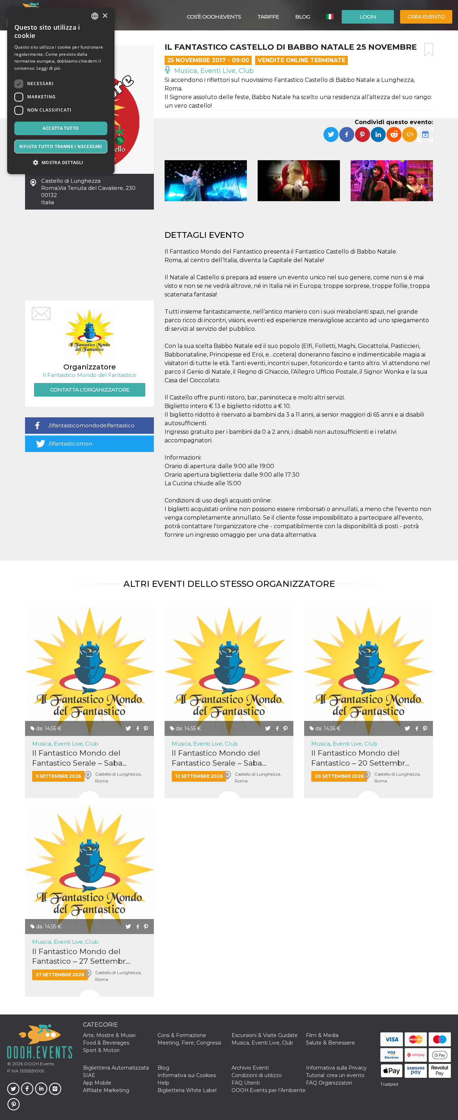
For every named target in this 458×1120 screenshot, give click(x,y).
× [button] (104, 16)
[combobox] (94, 16)
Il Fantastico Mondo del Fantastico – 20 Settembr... (360, 757)
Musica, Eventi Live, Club (213, 71)
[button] (60, 162)
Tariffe (268, 16)
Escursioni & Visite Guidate (265, 1035)
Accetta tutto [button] (61, 128)
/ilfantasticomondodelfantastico (92, 425)
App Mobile (97, 1083)
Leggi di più (48, 68)
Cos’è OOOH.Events (214, 16)
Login (368, 16)
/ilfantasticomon (70, 443)
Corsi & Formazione (181, 1035)
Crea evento (426, 16)
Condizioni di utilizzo (257, 1075)
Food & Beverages (106, 1043)
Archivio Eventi (250, 1068)
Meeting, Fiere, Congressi (189, 1043)
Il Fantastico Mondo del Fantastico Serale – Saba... (79, 757)
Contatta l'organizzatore (89, 389)
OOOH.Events (38, 1063)
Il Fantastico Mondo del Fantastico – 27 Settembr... (81, 956)
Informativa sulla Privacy (336, 1068)
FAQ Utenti (246, 1083)
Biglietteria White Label (186, 1090)
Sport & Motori (101, 1050)
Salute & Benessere (330, 1043)
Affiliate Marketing (106, 1090)
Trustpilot (389, 1084)
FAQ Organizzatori (329, 1083)
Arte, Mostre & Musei (109, 1035)
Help (163, 1083)
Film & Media (322, 1035)
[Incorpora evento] (409, 134)
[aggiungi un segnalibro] (428, 50)
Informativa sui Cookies (186, 1075)
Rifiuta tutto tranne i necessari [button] (60, 146)
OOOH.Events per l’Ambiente (269, 1090)
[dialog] (60, 90)
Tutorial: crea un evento (335, 1075)
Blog (302, 16)
